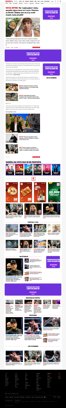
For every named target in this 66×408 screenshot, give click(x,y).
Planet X (48, 382)
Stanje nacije (32, 3)
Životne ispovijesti (38, 388)
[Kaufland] (33, 179)
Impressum (7, 397)
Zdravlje (37, 386)
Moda (37, 382)
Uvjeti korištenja (16, 397)
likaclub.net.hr (17, 402)
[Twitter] (34, 47)
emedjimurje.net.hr (17, 401)
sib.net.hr (22, 401)
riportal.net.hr (38, 401)
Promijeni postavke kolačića (39, 397)
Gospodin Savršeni (27, 385)
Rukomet (16, 376)
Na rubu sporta (17, 379)
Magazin (27, 1)
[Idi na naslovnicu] (16, 2)
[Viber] (37, 47)
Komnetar (48, 379)
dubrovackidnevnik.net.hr (45, 401)
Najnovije (59, 376)
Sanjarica (59, 378)
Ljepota (37, 379)
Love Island (26, 382)
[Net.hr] (59, 397)
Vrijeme (42, 3)
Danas (6, 373)
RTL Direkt (26, 3)
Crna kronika (15, 3)
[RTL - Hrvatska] (54, 397)
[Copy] (39, 47)
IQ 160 (42, 1)
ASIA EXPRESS (47, 1)
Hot (23, 1)
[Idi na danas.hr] (9, 1)
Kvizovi (48, 385)
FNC (15, 385)
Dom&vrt (37, 376)
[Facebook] (33, 47)
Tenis (15, 382)
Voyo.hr (12, 401)
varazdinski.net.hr (32, 401)
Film (25, 376)
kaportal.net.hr (27, 401)
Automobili (37, 389)
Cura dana (48, 376)
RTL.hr (6, 401)
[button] (7, 165)
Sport (20, 1)
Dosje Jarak (37, 3)
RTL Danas (20, 3)
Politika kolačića (22, 397)
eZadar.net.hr (52, 401)
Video (59, 375)
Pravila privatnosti (28, 397)
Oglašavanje (11, 397)
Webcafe (32, 1)
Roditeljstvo (37, 385)
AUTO (39, 1)
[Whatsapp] (36, 47)
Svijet (10, 3)
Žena (35, 1)
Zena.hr (9, 401)
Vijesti (7, 3)
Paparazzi (26, 379)
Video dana (48, 386)
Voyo (25, 388)
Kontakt (33, 397)
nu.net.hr (56, 401)
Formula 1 (16, 386)
